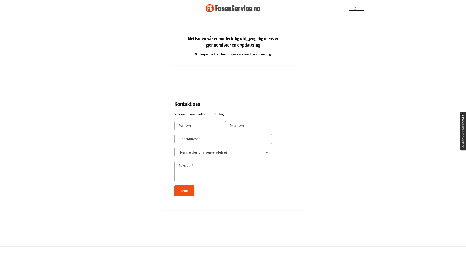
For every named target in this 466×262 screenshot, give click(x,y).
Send (184, 191)
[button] (356, 8)
